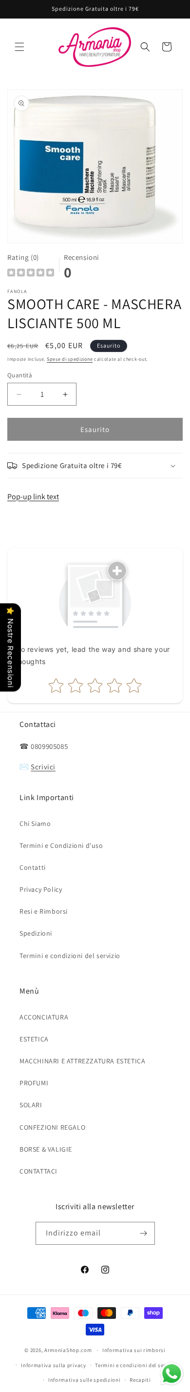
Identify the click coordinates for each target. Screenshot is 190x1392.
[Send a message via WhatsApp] (171, 1373)
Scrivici (43, 766)
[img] (30, 274)
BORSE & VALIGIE (45, 1149)
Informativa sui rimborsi (134, 1350)
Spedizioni (35, 933)
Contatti (32, 867)
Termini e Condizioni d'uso (61, 845)
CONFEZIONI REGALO (52, 1127)
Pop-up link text (33, 496)
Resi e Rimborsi (43, 911)
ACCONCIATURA (43, 1017)
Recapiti (140, 1379)
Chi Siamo (35, 823)
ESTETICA (34, 1039)
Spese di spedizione (70, 359)
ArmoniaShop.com (68, 1350)
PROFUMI (33, 1082)
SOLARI (30, 1104)
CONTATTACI (38, 1171)
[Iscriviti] (143, 1233)
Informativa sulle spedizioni (84, 1379)
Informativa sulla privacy (53, 1365)
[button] (19, 47)
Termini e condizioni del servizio (69, 955)
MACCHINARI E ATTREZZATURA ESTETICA (82, 1061)
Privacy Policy (40, 889)
